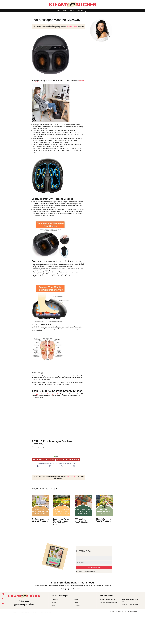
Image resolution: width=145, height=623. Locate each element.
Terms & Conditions (24, 612)
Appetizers (55, 599)
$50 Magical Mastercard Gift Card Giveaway (81, 521)
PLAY (65, 11)
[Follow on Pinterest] (3, 599)
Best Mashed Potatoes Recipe (109, 602)
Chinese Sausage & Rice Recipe (130, 600)
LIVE (72, 11)
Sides (53, 606)
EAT (58, 11)
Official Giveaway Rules (45, 612)
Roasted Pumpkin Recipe (130, 604)
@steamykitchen (24, 604)
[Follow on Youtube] (3, 604)
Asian (76, 602)
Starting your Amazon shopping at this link (46, 394)
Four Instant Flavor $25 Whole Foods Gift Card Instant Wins (61, 522)
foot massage (76, 261)
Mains (54, 602)
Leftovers (77, 606)
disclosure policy (72, 26)
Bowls (76, 599)
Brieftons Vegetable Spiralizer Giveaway (40, 520)
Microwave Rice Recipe (107, 599)
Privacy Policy (34, 612)
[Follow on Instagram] (3, 594)
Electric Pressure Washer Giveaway (104, 520)
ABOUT (80, 11)
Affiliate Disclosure (12, 612)
